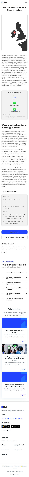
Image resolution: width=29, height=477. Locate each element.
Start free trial (14, 232)
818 (4, 248)
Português (14, 441)
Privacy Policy (19, 471)
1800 (11, 248)
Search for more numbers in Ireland (14, 237)
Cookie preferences (14, 474)
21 (23, 248)
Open (23, 341)
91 (4, 252)
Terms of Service (10, 471)
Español (8, 441)
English (3, 441)
